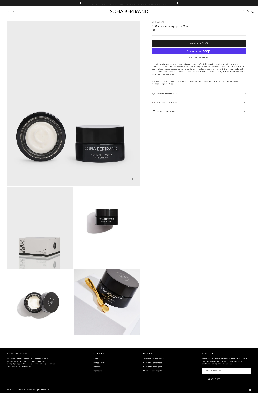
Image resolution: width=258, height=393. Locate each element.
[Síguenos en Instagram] (249, 390)
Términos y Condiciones (154, 359)
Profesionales (99, 363)
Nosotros (97, 367)
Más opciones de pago (198, 57)
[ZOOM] (132, 179)
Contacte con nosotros (153, 371)
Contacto (97, 371)
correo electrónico (47, 364)
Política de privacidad (152, 363)
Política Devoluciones (152, 367)
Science (97, 359)
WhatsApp (27, 364)
